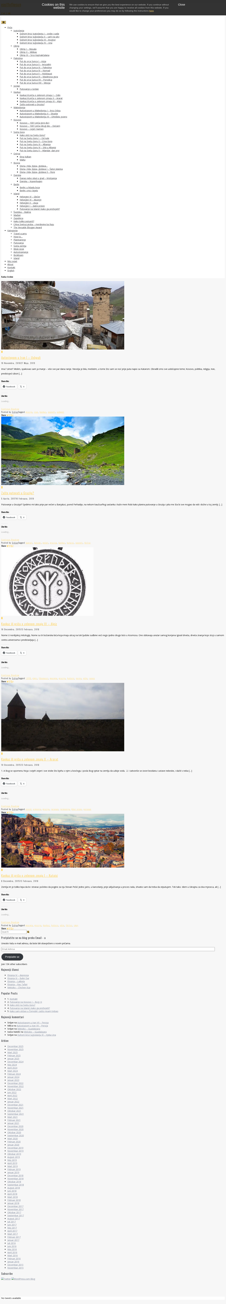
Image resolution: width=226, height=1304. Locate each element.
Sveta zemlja (20, 245)
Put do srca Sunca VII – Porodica (36, 79)
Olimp (16, 45)
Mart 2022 (12, 1098)
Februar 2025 (14, 1055)
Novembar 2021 (15, 1107)
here (151, 11)
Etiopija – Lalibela (16, 981)
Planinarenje (20, 239)
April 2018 (12, 1193)
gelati (46, 542)
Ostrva (17, 153)
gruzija (29, 411)
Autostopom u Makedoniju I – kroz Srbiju (40, 110)
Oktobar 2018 (14, 1181)
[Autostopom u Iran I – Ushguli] (113, 350)
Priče (9, 27)
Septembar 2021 (15, 1113)
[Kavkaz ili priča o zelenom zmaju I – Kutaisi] (113, 868)
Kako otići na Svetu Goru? (32, 135)
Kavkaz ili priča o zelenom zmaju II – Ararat (41, 98)
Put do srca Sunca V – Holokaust (36, 73)
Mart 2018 (12, 1197)
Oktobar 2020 (14, 1132)
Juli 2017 (11, 1221)
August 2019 (13, 1157)
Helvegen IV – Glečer (30, 196)
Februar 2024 (14, 1073)
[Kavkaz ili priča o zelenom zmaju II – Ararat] (113, 752)
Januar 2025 (13, 1058)
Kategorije (12, 230)
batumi (37, 542)
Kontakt (11, 267)
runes (92, 678)
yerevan (87, 809)
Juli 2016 (11, 1243)
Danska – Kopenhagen (31, 181)
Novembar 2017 (15, 1209)
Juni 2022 (11, 1092)
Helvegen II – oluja (29, 202)
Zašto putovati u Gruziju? (32, 104)
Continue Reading (10, 408)
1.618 (28, 678)
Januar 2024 (13, 1077)
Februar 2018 (14, 1200)
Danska (17, 175)
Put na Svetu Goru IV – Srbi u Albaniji (38, 147)
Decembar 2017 (15, 1206)
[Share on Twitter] (8, 415)
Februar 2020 (14, 1141)
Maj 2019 (12, 1160)
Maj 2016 (12, 1249)
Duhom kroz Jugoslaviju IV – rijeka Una (36, 1034)
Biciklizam (18, 255)
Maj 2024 (12, 1064)
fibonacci (43, 678)
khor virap (76, 809)
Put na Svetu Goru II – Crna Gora (36, 141)
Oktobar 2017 (14, 1212)
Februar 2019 (14, 1169)
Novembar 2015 (15, 1267)
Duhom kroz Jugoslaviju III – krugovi (38, 39)
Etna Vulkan (25, 156)
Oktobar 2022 (14, 1089)
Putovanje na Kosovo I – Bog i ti (26, 1001)
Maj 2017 (12, 1227)
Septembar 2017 (15, 1215)
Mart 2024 (12, 1070)
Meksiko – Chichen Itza (18, 987)
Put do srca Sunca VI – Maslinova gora (39, 76)
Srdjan (15, 411)
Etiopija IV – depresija (18, 975)
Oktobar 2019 (14, 1153)
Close (181, 4)
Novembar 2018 (15, 1178)
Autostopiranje (21, 252)
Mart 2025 (12, 1052)
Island (16, 193)
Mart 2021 (12, 1117)
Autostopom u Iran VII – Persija (33, 1022)
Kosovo (17, 119)
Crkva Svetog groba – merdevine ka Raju (34, 224)
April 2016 (12, 1252)
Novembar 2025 (15, 1049)
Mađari (17, 215)
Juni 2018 (11, 1190)
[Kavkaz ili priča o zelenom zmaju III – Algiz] (113, 616)
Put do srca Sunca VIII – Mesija (35, 82)
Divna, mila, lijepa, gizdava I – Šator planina (41, 169)
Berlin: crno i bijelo (29, 190)
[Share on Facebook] (9, 415)
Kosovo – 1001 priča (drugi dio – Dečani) (40, 125)
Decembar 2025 (15, 1046)
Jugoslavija (19, 30)
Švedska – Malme (22, 212)
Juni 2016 (11, 1246)
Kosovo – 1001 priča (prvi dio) (34, 122)
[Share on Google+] (12, 415)
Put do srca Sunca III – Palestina (36, 67)
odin (85, 678)
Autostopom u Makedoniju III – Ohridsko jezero (43, 116)
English (10, 270)
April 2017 (12, 1230)
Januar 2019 (13, 1172)
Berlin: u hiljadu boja (30, 187)
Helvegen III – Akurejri (30, 199)
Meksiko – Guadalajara (28, 1028)
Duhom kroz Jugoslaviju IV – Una (36, 42)
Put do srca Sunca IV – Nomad (35, 70)
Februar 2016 (14, 1258)
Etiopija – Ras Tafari (17, 984)
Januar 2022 (13, 1101)
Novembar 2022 (15, 1086)
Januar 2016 (13, 1261)
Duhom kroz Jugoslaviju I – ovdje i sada (39, 33)
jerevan (55, 809)
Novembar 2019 (15, 1150)
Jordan (17, 85)
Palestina (18, 58)
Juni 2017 (11, 1224)
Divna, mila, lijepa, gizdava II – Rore (37, 172)
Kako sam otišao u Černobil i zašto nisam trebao (34, 1011)
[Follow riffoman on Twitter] (6, 1278)
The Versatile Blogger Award (28, 227)
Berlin (16, 184)
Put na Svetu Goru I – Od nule (34, 138)
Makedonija (19, 107)
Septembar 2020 (15, 1135)
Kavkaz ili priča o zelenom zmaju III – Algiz (41, 101)
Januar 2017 (13, 1240)
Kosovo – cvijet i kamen (32, 129)
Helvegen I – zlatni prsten (32, 205)
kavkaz (43, 411)
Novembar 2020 (15, 1129)
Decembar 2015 (15, 1264)
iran (36, 411)
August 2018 (13, 1187)
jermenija (65, 809)
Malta (22, 159)
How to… (18, 236)
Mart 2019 (12, 1166)
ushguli (60, 411)
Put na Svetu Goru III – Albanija (35, 144)
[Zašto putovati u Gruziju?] (113, 486)
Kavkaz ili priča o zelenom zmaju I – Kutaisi (29, 875)
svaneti (51, 411)
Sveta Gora (19, 132)
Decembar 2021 (15, 1104)
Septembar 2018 (15, 1184)
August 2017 (13, 1218)
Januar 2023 (13, 1080)
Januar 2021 (13, 1123)
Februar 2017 (14, 1237)
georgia (53, 678)
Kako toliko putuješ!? (24, 221)
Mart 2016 (12, 1255)
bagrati (29, 542)
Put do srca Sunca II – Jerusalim (35, 64)
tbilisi (87, 542)
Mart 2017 (12, 1233)
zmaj (76, 925)
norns (79, 678)
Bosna (17, 162)
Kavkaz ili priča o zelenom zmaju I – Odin (40, 95)
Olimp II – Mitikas (28, 52)
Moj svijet (12, 261)
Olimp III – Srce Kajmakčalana (34, 55)
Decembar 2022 (15, 1083)
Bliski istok (19, 249)
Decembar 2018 (15, 1175)
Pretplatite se (12, 957)
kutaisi (70, 542)
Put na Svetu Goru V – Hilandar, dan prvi (39, 150)
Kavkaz (17, 92)
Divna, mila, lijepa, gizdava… (34, 165)
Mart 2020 (12, 1138)
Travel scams (20, 233)
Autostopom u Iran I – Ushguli (21, 357)
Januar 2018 (13, 1203)
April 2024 (12, 1067)
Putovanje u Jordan (29, 89)
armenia (37, 809)
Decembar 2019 (15, 1147)
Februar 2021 (14, 1120)
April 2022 (12, 1095)
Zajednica (18, 218)
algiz (35, 678)
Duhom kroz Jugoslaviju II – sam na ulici (39, 36)
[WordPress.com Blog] (23, 1278)
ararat (29, 809)
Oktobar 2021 (14, 1110)
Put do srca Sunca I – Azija (33, 61)
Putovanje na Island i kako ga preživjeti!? (40, 209)
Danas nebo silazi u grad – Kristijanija (38, 178)
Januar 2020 (13, 1144)
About (10, 264)
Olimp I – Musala (28, 49)
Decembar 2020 (15, 1126)
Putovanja (19, 242)
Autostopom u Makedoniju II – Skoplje (39, 113)
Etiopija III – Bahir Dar (18, 978)
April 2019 (12, 1163)
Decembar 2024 (15, 1061)
